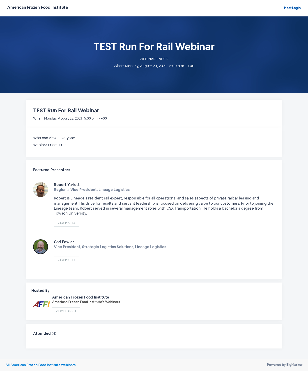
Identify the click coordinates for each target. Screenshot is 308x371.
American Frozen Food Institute (80, 297)
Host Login (292, 8)
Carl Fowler (64, 241)
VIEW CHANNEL (66, 311)
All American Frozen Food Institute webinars (40, 365)
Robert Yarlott (67, 184)
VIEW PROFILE (66, 223)
